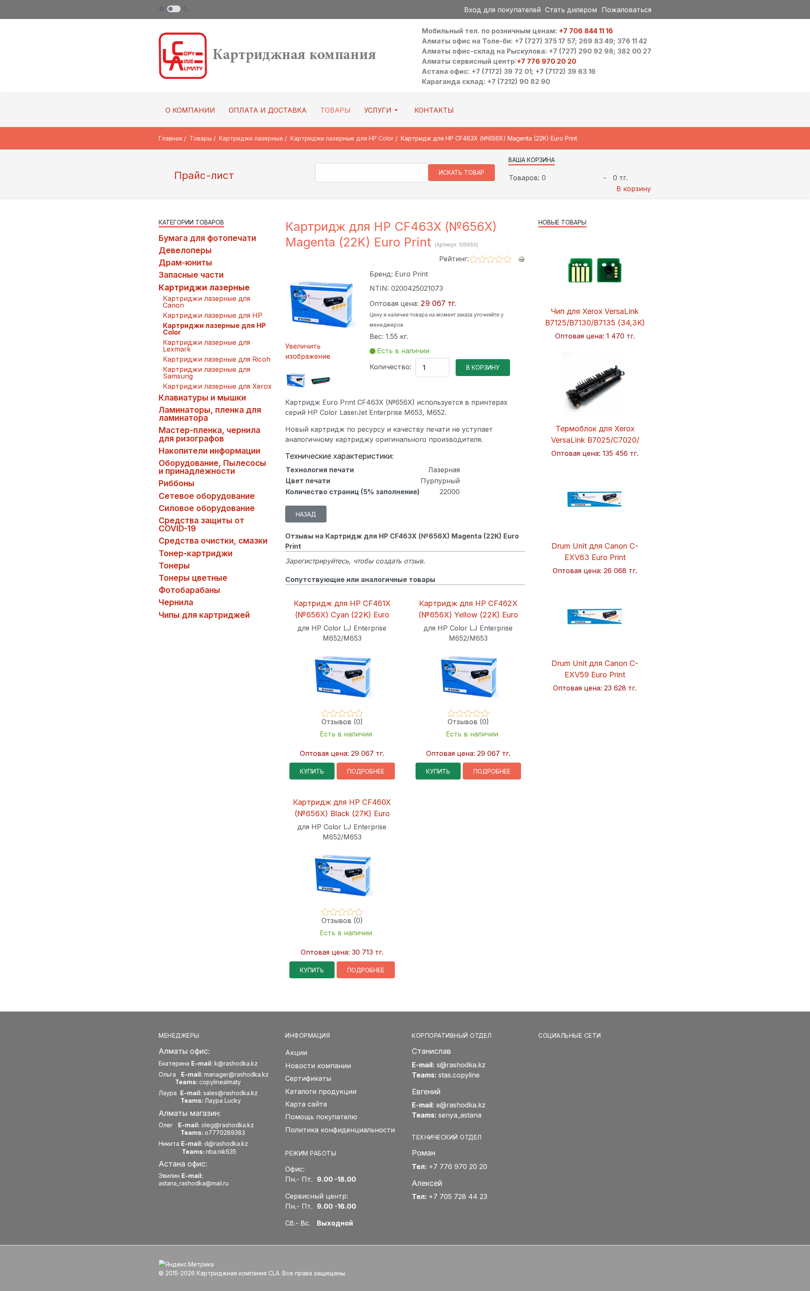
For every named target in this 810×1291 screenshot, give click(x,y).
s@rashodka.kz (461, 1065)
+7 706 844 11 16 (586, 31)
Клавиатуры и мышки (202, 397)
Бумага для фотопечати (207, 238)
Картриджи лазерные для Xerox (217, 386)
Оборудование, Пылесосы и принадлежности (212, 467)
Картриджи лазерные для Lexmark (206, 345)
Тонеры (174, 565)
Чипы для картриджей (204, 615)
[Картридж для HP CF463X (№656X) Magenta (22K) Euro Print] (295, 380)
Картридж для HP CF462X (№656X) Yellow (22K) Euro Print (468, 615)
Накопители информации (209, 451)
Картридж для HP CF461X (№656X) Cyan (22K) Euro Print (342, 615)
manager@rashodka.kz (236, 1074)
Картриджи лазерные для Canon (206, 301)
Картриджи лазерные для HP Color (214, 328)
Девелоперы (185, 250)
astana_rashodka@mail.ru (194, 1183)
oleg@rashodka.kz (227, 1125)
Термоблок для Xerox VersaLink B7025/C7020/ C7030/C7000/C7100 (595, 440)
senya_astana (459, 1115)
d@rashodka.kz (226, 1143)
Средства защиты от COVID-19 (201, 524)
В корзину (633, 188)
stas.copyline (459, 1075)
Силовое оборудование (207, 508)
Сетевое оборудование (207, 496)
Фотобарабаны (189, 590)
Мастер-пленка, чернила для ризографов (209, 434)
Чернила (176, 602)
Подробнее (365, 771)
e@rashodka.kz (461, 1105)
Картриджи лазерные (204, 287)
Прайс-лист (202, 175)
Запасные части (191, 275)
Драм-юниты (185, 262)
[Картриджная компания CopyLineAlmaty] (278, 55)
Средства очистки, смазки (213, 541)
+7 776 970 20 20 (546, 61)
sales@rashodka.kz (230, 1092)
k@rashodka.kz (236, 1063)
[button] (382, 110)
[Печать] (521, 258)
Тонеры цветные (193, 578)
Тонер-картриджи (195, 553)
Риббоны (176, 483)
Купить (312, 771)
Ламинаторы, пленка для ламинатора (210, 414)
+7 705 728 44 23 (458, 1196)
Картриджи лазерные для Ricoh (216, 359)
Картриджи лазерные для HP (212, 315)
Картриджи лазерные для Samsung (206, 372)
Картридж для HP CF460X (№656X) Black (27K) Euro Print (342, 813)
